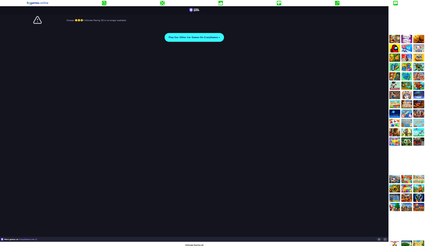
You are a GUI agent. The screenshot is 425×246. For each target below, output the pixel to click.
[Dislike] (279, 3)
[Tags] (337, 3)
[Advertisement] (406, 20)
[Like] (220, 3)
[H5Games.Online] (38, 3)
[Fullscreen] (162, 3)
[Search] (104, 3)
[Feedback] (395, 3)
